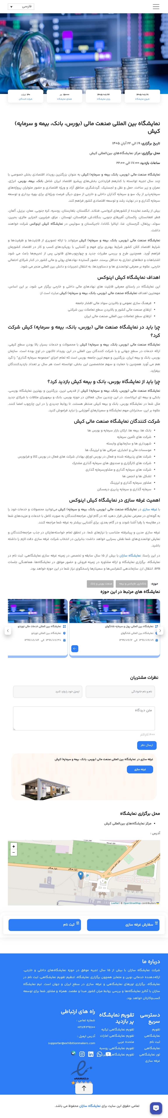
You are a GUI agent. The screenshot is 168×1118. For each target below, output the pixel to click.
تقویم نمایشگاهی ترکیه (117, 1029)
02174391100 (86, 1027)
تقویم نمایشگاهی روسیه (116, 1048)
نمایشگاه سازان (130, 555)
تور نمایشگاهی (149, 1054)
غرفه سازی (150, 509)
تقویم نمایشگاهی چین (118, 1054)
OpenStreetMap (132, 903)
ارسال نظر (147, 745)
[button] (8, 631)
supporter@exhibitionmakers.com (71, 1043)
